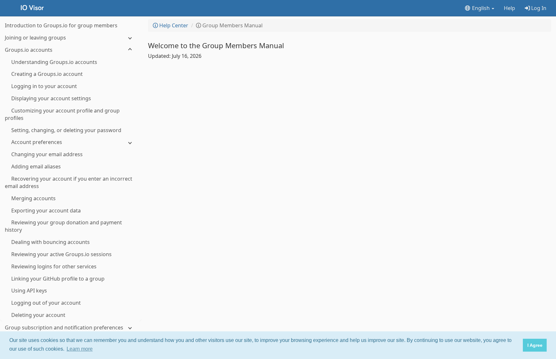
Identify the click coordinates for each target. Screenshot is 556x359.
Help (509, 8)
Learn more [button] (80, 349)
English (481, 8)
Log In (538, 8)
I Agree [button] (534, 345)
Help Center (173, 25)
